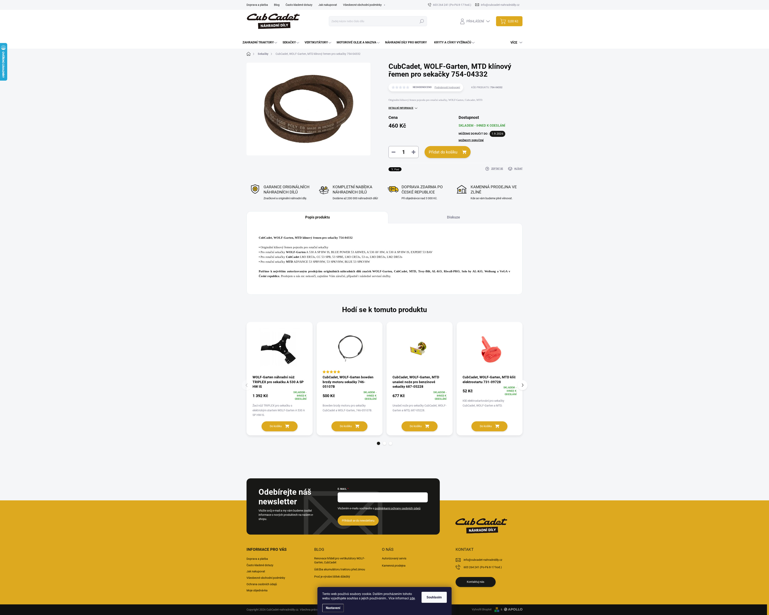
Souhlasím (434, 597)
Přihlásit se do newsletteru (358, 520)
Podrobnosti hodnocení (447, 87)
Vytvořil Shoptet (482, 609)
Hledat (422, 21)
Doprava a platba (257, 4)
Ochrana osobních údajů (262, 584)
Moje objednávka (257, 590)
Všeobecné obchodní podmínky (362, 4)
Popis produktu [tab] (317, 217)
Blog (277, 4)
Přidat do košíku (443, 152)
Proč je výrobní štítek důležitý (332, 576)
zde (412, 598)
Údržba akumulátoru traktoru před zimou (339, 569)
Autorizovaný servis (394, 558)
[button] (378, 443)
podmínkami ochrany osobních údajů (398, 508)
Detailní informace (401, 108)
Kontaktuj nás (475, 581)
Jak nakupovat (327, 4)
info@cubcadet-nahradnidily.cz (483, 559)
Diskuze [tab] (453, 217)
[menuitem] (260, 42)
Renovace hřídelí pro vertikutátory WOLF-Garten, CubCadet (339, 560)
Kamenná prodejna (394, 565)
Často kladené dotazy (299, 4)
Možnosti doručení (471, 140)
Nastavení (333, 608)
